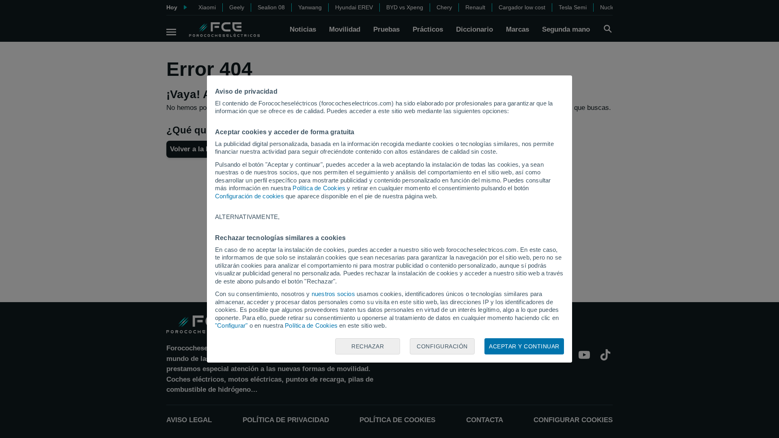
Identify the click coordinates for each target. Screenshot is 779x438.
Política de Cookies (319, 188)
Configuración (442, 346)
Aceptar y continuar (524, 346)
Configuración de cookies (249, 196)
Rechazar (367, 346)
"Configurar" (231, 325)
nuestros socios (333, 293)
